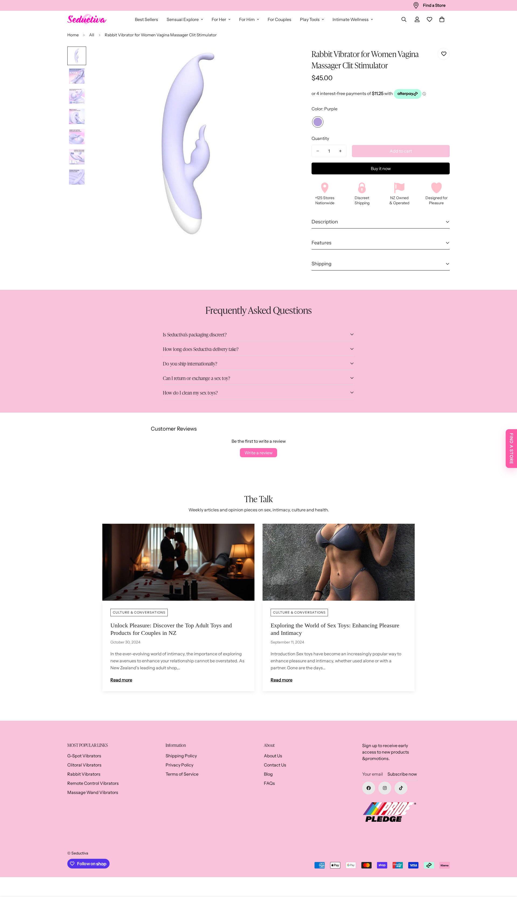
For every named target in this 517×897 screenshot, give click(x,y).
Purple (317, 122)
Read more (121, 680)
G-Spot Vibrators (84, 755)
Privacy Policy (179, 765)
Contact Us (275, 765)
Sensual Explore (183, 19)
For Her (219, 19)
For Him (247, 19)
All (91, 34)
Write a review (258, 452)
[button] (442, 19)
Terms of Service (182, 774)
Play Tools (310, 19)
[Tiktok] (400, 788)
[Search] (404, 19)
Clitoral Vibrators (84, 765)
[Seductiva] (86, 19)
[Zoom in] (273, 58)
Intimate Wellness (351, 19)
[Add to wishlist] (444, 54)
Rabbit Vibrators (83, 774)
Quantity (320, 138)
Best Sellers (146, 19)
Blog (268, 774)
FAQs (269, 783)
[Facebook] (368, 788)
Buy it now (381, 168)
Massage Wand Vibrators (92, 792)
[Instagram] (384, 788)
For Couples (279, 19)
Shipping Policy (181, 755)
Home (73, 34)
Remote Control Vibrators (93, 783)
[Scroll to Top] (506, 867)
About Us (273, 755)
